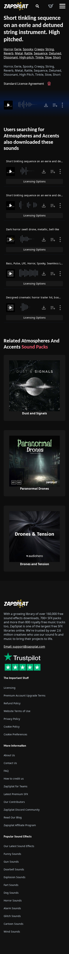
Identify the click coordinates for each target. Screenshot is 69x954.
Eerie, (18, 49)
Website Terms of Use (17, 711)
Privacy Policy (12, 719)
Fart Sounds (11, 885)
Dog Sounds (11, 892)
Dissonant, (11, 57)
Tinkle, (39, 57)
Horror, (9, 49)
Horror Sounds (13, 900)
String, (50, 49)
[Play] (8, 105)
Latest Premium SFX (16, 794)
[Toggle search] (37, 6)
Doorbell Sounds (14, 869)
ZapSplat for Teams (15, 786)
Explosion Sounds (14, 877)
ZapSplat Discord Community (22, 809)
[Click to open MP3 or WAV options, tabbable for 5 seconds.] (46, 105)
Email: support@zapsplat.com (24, 647)
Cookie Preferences (15, 734)
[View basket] (51, 6)
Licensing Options (34, 181)
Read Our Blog (13, 817)
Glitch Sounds (12, 916)
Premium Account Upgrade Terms (24, 695)
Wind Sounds (12, 931)
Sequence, (41, 53)
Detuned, (55, 53)
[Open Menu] (62, 6)
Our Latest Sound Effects (19, 846)
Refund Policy (12, 703)
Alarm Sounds (12, 908)
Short (57, 57)
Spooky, (28, 49)
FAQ (6, 771)
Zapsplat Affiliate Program (20, 825)
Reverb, (9, 53)
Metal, (19, 53)
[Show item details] (62, 105)
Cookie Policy (12, 726)
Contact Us (10, 763)
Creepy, (39, 49)
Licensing (9, 687)
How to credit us (14, 778)
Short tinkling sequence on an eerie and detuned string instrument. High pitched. (33, 29)
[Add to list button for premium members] (55, 105)
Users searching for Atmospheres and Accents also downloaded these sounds (31, 139)
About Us (9, 755)
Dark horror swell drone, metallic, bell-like (32, 229)
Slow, (48, 57)
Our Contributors (14, 802)
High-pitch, (27, 57)
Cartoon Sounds (13, 924)
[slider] (28, 104)
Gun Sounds (11, 861)
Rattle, (28, 53)
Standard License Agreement (24, 84)
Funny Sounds (12, 854)
